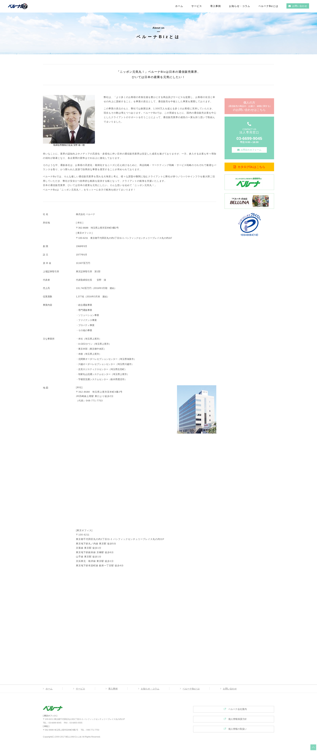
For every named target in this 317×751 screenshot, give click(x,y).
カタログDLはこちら (251, 167)
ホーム (179, 6)
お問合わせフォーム (251, 149)
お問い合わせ (299, 6)
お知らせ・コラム (239, 6)
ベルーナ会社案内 (236, 709)
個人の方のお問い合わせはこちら (249, 106)
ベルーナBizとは (268, 6)
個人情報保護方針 (236, 719)
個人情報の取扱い (236, 729)
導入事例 (215, 6)
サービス (196, 6)
